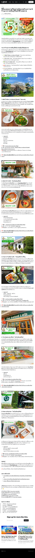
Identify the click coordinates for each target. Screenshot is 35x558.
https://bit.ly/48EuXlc (17, 497)
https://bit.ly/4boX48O (15, 491)
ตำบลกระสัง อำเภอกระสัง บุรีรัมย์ (11, 146)
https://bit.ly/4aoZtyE (12, 494)
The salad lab (17, 380)
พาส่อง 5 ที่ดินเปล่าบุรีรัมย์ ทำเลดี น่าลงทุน (11, 481)
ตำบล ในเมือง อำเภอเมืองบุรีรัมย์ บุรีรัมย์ (13, 379)
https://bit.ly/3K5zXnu (16, 492)
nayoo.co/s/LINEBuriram (12, 506)
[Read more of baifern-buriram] (2, 14)
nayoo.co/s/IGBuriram (12, 509)
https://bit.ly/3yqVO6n (14, 495)
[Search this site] (23, 2)
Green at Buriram (18, 455)
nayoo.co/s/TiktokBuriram (11, 508)
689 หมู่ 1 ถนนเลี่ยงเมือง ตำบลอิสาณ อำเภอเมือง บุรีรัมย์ (16, 453)
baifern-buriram (7, 13)
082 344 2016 (7, 147)
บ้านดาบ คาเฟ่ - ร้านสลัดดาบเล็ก (22, 300)
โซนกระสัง (7, 103)
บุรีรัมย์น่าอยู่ (9, 505)
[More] (19, 2)
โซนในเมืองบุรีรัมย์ (22, 183)
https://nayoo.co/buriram (11, 503)
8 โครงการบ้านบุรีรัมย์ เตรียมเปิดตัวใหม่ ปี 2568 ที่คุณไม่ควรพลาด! (16, 479)
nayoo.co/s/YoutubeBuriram (12, 511)
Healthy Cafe (18, 226)
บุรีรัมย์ (2, 7)
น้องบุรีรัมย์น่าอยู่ (16, 41)
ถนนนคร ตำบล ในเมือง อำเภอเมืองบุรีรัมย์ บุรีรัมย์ (15, 224)
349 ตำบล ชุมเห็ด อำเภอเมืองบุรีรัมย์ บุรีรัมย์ (13, 299)
